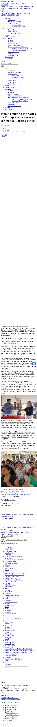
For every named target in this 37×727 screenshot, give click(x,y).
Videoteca (8, 664)
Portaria (7, 640)
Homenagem (8, 610)
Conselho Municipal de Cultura (14, 580)
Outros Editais (9, 634)
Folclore (7, 603)
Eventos (7, 598)
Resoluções (8, 657)
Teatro (6, 660)
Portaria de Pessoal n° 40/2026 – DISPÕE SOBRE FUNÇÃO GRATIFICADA (16, 533)
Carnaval (7, 565)
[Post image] (6, 513)
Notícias (7, 627)
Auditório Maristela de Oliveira (14, 560)
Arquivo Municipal (10, 551)
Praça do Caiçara (10, 645)
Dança (6, 588)
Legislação (8, 612)
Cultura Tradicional (10, 585)
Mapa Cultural (9, 622)
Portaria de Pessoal (10, 642)
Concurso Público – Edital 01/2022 (15, 573)
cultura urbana (9, 586)
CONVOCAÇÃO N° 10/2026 (10, 503)
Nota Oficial (8, 625)
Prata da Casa (9, 647)
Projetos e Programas (11, 654)
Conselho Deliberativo (11, 578)
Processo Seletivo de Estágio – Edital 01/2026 (18, 649)
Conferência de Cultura (11, 576)
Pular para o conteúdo (7, 1)
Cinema (7, 570)
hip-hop (7, 608)
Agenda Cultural (10, 548)
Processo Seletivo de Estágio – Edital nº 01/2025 (19, 650)
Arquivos (3, 543)
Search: (3, 539)
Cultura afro (8, 583)
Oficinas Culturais (10, 630)
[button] (10, 699)
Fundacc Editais (9, 605)
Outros (3, 136)
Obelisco (7, 629)
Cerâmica (7, 566)
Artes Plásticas (9, 553)
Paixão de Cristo (9, 635)
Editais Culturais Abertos (12, 595)
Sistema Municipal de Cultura (13, 659)
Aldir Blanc (8, 549)
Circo (6, 571)
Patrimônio (8, 637)
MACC (7, 620)
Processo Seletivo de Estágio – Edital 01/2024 (18, 652)
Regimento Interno (10, 655)
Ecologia (7, 593)
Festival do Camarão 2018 (16, 491)
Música (7, 623)
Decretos (7, 590)
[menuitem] (8, 18)
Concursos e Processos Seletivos (14, 575)
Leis (6, 615)
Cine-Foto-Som (9, 568)
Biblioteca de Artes (10, 561)
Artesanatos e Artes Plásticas (13, 556)
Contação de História (11, 581)
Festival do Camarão (11, 602)
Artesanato (8, 554)
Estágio (7, 597)
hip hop (7, 607)
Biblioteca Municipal (11, 563)
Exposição (8, 600)
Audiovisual (8, 558)
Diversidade (8, 591)
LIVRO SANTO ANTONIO (13, 618)
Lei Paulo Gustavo (10, 613)
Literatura (7, 617)
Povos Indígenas (9, 644)
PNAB (7, 639)
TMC (6, 662)
